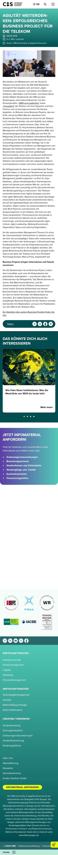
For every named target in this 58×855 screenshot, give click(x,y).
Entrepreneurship (12, 659)
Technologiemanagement (16, 694)
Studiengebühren (12, 745)
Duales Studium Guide (14, 778)
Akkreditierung (10, 763)
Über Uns (8, 758)
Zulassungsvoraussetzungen (18, 735)
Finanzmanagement (13, 664)
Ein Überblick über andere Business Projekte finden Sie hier (28, 313)
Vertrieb (7, 699)
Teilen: (10, 323)
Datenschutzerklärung (29, 846)
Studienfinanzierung (13, 740)
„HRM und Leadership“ (28, 103)
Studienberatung (11, 725)
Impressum (48, 846)
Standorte (8, 768)
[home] (11, 4)
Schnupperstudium (13, 730)
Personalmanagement (14, 679)
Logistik (7, 669)
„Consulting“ (9, 106)
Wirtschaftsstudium (13, 709)
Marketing (8, 674)
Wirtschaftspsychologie (15, 704)
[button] (36, 4)
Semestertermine (12, 773)
